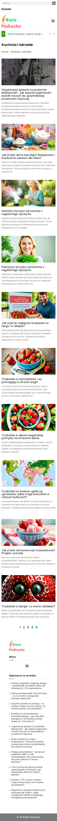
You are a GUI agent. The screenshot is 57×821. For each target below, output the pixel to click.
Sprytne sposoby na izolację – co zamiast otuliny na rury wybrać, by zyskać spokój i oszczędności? (28, 706)
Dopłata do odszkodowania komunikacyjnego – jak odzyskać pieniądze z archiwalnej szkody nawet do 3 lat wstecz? (27, 717)
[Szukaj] (53, 3)
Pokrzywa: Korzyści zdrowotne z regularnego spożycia (23, 268)
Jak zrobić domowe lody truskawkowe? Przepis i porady (28, 551)
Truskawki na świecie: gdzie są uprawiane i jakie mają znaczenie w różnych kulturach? (25, 494)
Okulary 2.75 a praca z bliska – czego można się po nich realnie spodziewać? (27, 782)
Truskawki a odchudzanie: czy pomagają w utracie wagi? (22, 380)
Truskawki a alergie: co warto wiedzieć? (28, 606)
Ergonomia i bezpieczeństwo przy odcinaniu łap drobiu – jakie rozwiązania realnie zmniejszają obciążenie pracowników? (28, 794)
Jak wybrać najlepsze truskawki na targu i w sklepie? (25, 324)
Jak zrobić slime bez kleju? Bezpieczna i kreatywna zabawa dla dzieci (28, 156)
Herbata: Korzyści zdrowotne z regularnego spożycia (22, 212)
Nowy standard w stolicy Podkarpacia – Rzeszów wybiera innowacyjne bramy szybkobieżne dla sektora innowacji (28, 743)
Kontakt (6, 9)
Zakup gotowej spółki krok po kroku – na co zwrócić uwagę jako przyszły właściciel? (29, 696)
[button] (52, 20)
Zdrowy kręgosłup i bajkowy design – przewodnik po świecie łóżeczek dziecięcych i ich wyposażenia (29, 686)
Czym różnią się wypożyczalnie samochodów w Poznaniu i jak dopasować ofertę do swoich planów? (27, 771)
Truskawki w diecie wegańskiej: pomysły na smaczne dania (22, 436)
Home (5, 51)
